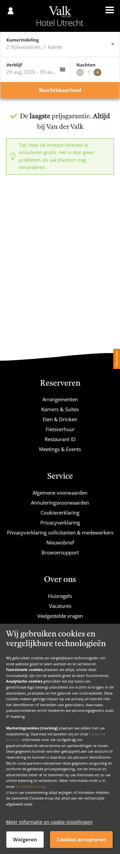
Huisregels (60, 596)
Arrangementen (60, 399)
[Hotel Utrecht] (60, 16)
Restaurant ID (60, 439)
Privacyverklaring (60, 522)
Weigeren (25, 839)
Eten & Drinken (60, 419)
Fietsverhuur (60, 429)
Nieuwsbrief (60, 542)
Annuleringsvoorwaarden (60, 502)
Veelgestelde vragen (60, 616)
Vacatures (60, 606)
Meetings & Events (60, 449)
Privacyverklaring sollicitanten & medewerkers (60, 532)
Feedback (116, 359)
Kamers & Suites (60, 409)
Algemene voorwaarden (60, 492)
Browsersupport (60, 552)
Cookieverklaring (30, 786)
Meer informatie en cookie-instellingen (49, 822)
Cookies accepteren (81, 839)
